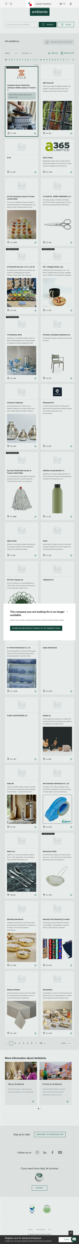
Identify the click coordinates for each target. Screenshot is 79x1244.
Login (66, 1240)
